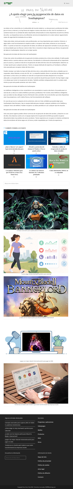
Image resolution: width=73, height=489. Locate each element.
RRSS (39, 438)
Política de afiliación (44, 473)
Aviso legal (41, 469)
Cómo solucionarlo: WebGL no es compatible (58, 171)
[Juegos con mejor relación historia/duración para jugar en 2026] (36, 340)
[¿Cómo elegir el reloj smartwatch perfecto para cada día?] (36, 253)
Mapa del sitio (42, 457)
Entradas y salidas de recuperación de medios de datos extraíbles (59, 149)
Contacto (40, 477)
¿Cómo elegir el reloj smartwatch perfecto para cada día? (36, 274)
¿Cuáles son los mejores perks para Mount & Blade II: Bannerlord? (36, 317)
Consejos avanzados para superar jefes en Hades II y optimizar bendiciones (36, 230)
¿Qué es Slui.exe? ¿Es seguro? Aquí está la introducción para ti (14, 149)
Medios (40, 430)
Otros (39, 442)
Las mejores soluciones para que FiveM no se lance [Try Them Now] (14, 172)
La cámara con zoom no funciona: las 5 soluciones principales (36, 172)
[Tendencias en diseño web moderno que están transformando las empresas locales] (36, 383)
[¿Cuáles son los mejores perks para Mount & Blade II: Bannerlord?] (36, 296)
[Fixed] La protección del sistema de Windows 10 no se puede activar (36, 149)
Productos (41, 434)
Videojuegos (41, 426)
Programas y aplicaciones (45, 422)
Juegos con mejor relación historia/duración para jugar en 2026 (36, 361)
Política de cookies (43, 465)
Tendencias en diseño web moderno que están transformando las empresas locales (36, 404)
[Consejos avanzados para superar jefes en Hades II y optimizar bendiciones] (36, 209)
